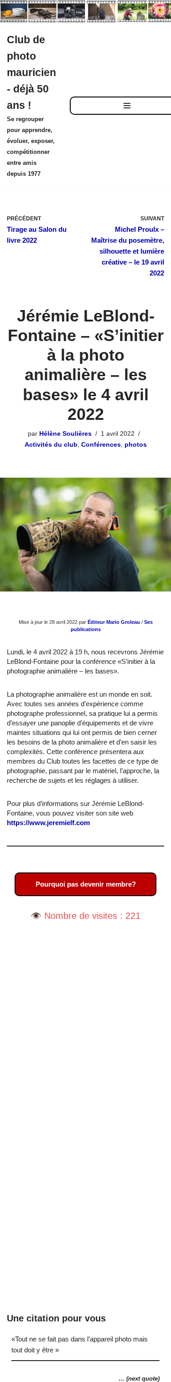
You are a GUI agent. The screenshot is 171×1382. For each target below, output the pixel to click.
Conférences (101, 444)
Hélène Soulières (65, 433)
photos (135, 444)
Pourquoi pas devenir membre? (86, 884)
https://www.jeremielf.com (48, 822)
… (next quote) (139, 1378)
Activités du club (51, 444)
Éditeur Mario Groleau (114, 622)
